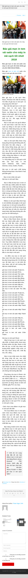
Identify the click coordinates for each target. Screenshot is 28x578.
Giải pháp (22, 482)
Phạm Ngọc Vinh (7, 482)
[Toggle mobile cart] (19, 2)
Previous (19, 15)
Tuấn (15, 572)
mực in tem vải (14, 71)
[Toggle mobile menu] (25, 2)
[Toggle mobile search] (22, 2)
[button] (3, 522)
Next (24, 15)
